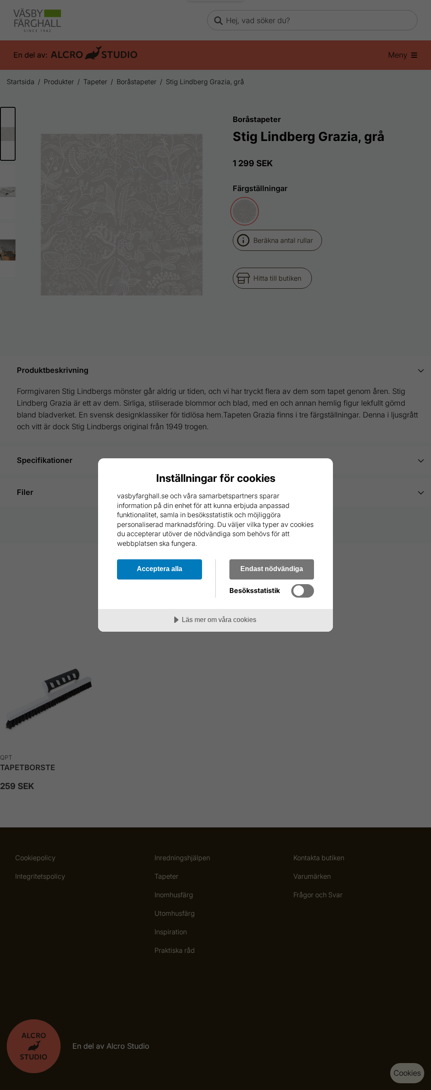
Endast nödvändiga (271, 568)
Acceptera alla (159, 568)
